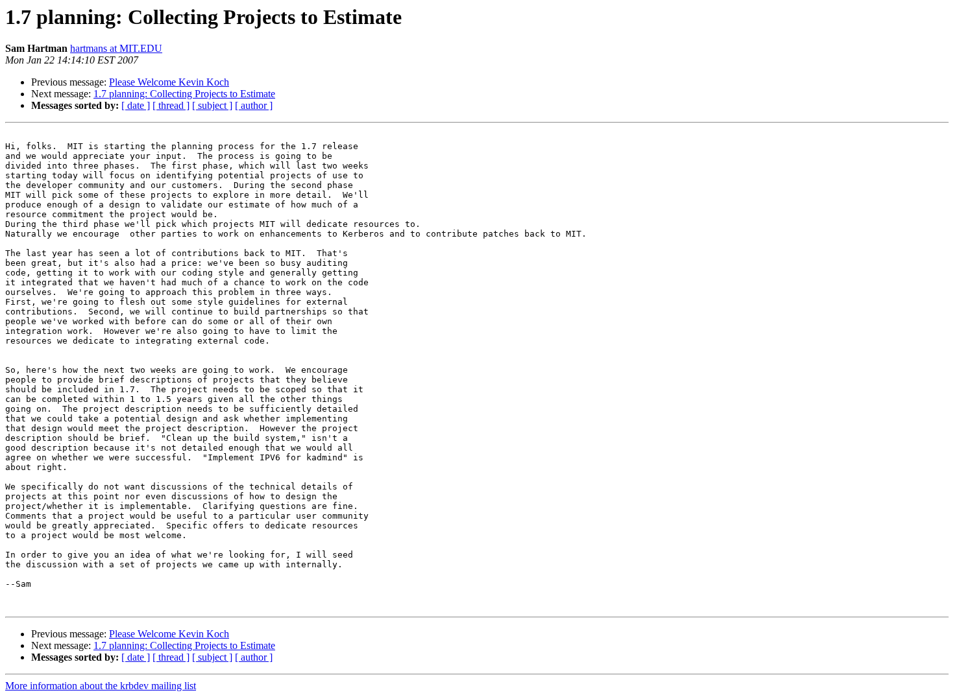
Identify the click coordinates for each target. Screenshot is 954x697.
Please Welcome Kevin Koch (169, 82)
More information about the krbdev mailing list (100, 685)
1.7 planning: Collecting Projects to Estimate (184, 93)
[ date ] (135, 105)
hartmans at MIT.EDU (116, 48)
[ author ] (254, 105)
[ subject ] (212, 105)
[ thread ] (171, 105)
